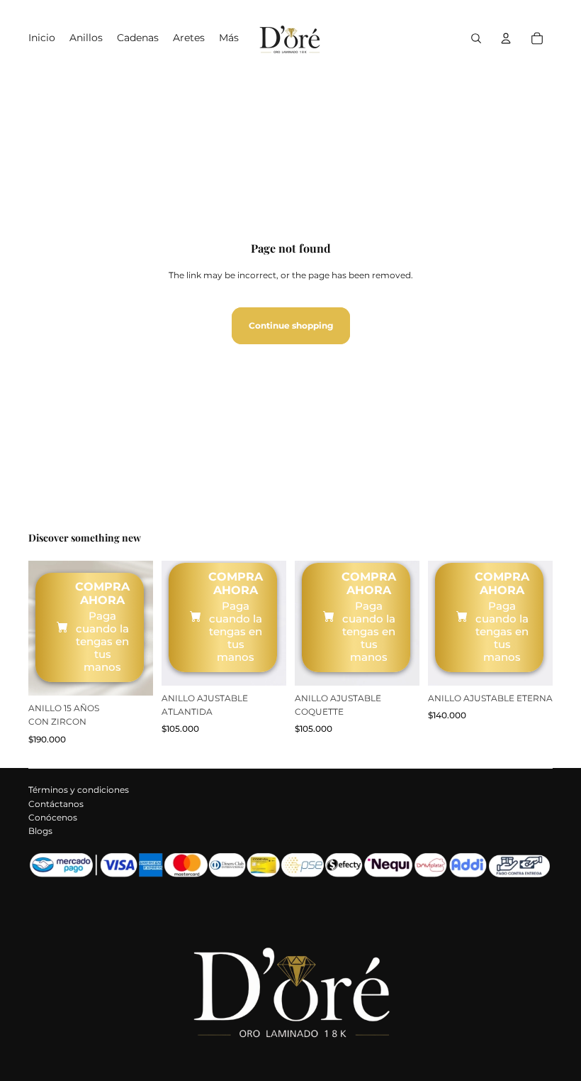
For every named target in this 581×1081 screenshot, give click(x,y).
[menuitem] (229, 38)
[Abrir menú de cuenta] (505, 38)
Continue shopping (291, 325)
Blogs (40, 830)
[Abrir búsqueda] (476, 38)
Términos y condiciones (78, 789)
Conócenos (52, 817)
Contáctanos (56, 804)
